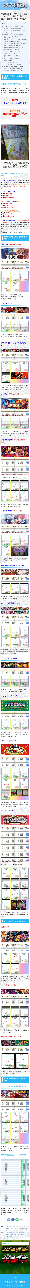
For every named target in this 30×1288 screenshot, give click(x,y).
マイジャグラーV (11, 57)
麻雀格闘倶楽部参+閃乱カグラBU (15, 47)
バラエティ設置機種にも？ (13, 49)
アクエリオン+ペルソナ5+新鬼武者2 (16, 40)
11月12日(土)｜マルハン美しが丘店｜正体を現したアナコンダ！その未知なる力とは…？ (17, 1228)
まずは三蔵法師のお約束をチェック (15, 28)
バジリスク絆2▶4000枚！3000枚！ (16, 43)
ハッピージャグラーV (12, 53)
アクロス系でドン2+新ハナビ (14, 51)
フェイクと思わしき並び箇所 (12, 59)
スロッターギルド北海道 (15, 1282)
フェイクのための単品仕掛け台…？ (15, 68)
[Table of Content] (25, 24)
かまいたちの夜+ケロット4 (13, 64)
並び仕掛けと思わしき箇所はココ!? (13, 34)
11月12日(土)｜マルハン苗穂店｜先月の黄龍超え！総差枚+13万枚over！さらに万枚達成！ (17, 1235)
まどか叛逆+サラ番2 (11, 62)
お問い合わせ (19, 1277)
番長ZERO (9, 61)
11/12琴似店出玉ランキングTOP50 (15, 70)
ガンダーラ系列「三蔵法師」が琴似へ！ (14, 26)
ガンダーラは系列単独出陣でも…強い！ (15, 31)
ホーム (10, 1277)
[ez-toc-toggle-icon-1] (25, 24)
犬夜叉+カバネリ (11, 38)
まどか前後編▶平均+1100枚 (14, 45)
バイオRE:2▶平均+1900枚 (13, 36)
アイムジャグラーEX (12, 55)
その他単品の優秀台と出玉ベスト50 (14, 66)
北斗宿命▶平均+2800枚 (13, 41)
